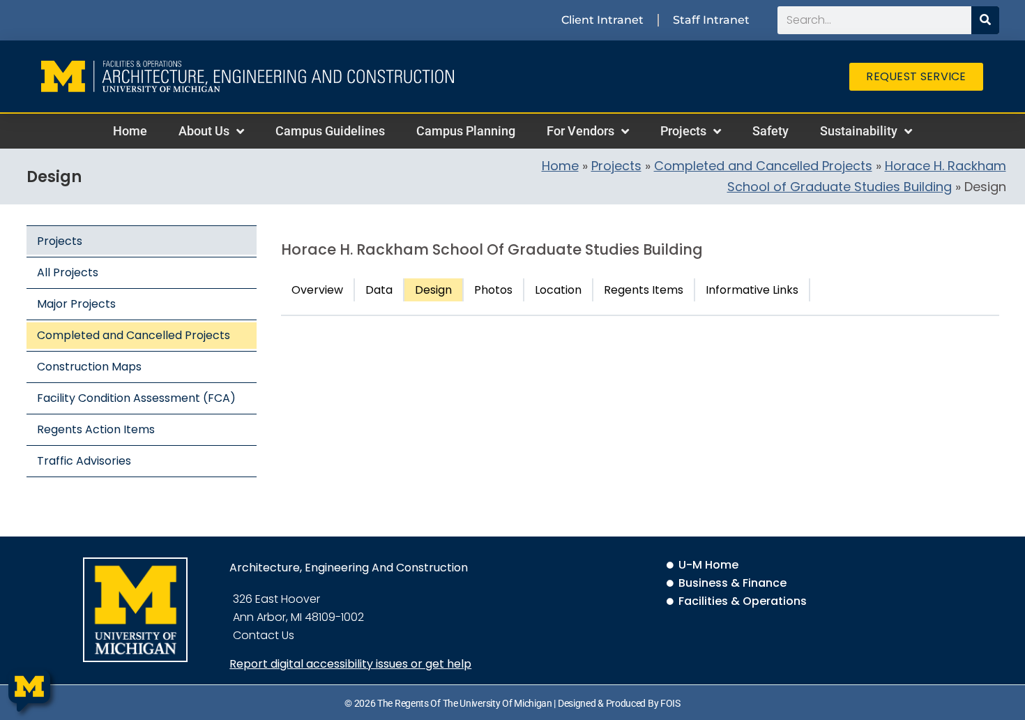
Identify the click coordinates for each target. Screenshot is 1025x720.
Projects (683, 130)
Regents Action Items (96, 429)
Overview (317, 290)
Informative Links (752, 290)
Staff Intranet (711, 20)
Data (379, 290)
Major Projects (76, 304)
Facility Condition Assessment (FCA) (136, 398)
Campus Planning (465, 130)
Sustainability (858, 130)
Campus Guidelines (330, 130)
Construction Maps (89, 367)
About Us (204, 130)
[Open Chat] (29, 691)
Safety (770, 130)
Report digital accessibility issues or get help (350, 664)
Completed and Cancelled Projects (763, 165)
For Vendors (580, 130)
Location (558, 290)
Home (130, 130)
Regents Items (643, 290)
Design (433, 290)
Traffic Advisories (84, 461)
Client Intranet (602, 20)
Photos (493, 290)
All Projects (67, 272)
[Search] (985, 20)
